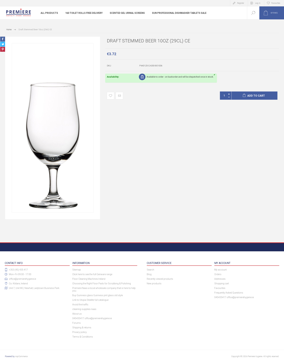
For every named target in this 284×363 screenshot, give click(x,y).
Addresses (219, 279)
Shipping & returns (81, 327)
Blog (149, 274)
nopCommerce (21, 356)
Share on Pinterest (2, 49)
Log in (257, 3)
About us (77, 313)
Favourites (219, 288)
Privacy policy (79, 332)
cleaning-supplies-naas (84, 309)
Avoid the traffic (80, 304)
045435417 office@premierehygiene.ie (92, 318)
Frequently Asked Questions (228, 292)
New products (154, 283)
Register (240, 3)
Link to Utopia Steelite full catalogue (90, 300)
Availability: (113, 77)
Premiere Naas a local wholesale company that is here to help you (104, 289)
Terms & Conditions (82, 336)
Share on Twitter (2, 44)
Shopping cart (221, 283)
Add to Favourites (110, 95)
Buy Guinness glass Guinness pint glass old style (97, 295)
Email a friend (119, 95)
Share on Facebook (2, 39)
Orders (217, 274)
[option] (53, 128)
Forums (76, 323)
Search (150, 269)
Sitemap (76, 269)
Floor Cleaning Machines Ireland (88, 279)
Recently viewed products (160, 279)
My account (220, 269)
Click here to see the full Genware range (92, 274)
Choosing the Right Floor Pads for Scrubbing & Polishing (101, 283)
